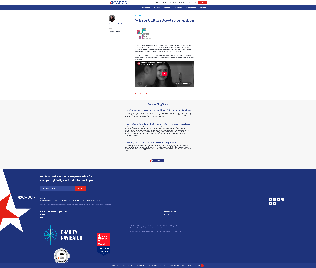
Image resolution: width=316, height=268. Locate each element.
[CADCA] (118, 2)
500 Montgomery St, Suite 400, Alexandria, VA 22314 (57, 200)
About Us (203, 8)
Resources (163, 2)
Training (157, 8)
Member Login (181, 2)
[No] (314, 265)
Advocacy (146, 8)
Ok (202, 265)
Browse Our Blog (143, 93)
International (191, 8)
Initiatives (178, 8)
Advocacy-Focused (169, 212)
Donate (203, 2)
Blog (157, 2)
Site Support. (165, 228)
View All (158, 160)
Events (42, 214)
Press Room (172, 2)
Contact (43, 217)
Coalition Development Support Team (53, 212)
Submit (80, 188)
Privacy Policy (90, 200)
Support (167, 8)
